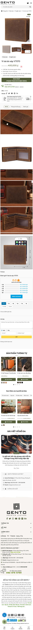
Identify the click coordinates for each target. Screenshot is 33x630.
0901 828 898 (19, 558)
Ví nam (15, 606)
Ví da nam (11, 11)
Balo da (17, 605)
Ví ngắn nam (18, 11)
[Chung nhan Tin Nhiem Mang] (16, 623)
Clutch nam (28, 605)
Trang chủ (5, 11)
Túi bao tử (10, 606)
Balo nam (26, 395)
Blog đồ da (16, 453)
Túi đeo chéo (19, 395)
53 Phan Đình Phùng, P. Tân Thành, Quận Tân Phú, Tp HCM (16, 554)
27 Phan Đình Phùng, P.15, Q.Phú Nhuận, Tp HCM (15, 551)
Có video (4, 306)
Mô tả (6, 107)
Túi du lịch (22, 605)
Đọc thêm (16, 468)
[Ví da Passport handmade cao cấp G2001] (8, 364)
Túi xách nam (5, 395)
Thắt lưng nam (21, 606)
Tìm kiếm (30, 6)
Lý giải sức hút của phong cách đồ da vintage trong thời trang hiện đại (16, 457)
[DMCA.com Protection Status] (22, 620)
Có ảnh (10, 306)
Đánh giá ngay (16, 296)
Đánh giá (25, 107)
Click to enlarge (28, 41)
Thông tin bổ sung (15, 107)
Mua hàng (9, 379)
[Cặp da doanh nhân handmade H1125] (24, 406)
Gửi (16, 337)
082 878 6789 (10, 87)
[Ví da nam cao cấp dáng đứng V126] (24, 364)
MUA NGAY (16, 80)
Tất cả (4, 303)
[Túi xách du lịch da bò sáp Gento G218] (8, 406)
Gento (13, 617)
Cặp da (12, 395)
